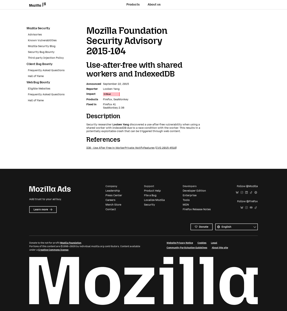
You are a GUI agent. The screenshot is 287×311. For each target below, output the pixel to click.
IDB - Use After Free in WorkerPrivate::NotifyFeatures (120, 147)
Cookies (201, 242)
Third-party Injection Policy (46, 57)
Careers (110, 200)
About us (154, 4)
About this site (220, 247)
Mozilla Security (38, 28)
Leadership (112, 190)
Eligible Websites (39, 88)
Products (133, 4)
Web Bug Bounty (38, 82)
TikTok (251, 192)
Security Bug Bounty (41, 52)
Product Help (152, 190)
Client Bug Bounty (39, 64)
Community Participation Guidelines (187, 247)
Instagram (242, 192)
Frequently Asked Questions (46, 70)
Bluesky (237, 192)
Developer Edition (194, 190)
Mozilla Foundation (70, 242)
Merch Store (113, 204)
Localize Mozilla (154, 200)
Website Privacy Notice (180, 242)
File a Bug (150, 195)
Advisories (35, 34)
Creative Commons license (53, 249)
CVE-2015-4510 (166, 147)
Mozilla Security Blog (41, 46)
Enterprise (189, 195)
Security (149, 204)
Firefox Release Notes (197, 209)
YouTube (251, 208)
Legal (214, 242)
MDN (186, 204)
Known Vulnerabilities (42, 40)
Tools (186, 200)
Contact (110, 209)
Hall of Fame (36, 76)
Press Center (113, 195)
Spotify (256, 192)
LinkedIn (246, 192)
